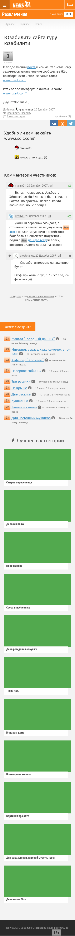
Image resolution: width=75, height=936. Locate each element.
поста (31, 67)
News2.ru (11, 927)
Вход (70, 4)
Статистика (39, 927)
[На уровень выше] (9, 256)
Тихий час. (12, 691)
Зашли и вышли (24, 407)
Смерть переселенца (19, 482)
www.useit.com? (15, 93)
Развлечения (14, 14)
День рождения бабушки (21, 649)
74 (65, 227)
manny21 (20, 185)
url (51, 185)
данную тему (37, 240)
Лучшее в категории (39, 440)
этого (13, 231)
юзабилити (13, 113)
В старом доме (15, 732)
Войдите (15, 296)
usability (26, 113)
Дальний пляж (15, 524)
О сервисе (25, 927)
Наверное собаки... (26, 370)
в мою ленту (56, 14)
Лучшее (10, 24)
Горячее (25, 24)
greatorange (26, 109)
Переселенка (14, 565)
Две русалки (21, 394)
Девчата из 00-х (16, 899)
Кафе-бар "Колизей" (27, 360)
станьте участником (40, 296)
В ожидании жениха (18, 774)
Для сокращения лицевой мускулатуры (30, 857)
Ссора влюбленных (18, 607)
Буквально (19, 400)
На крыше (19, 387)
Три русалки (21, 381)
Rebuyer (19, 216)
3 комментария (16, 116)
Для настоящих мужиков (31, 417)
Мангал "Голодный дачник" (33, 338)
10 (23, 240)
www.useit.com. (14, 80)
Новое (38, 24)
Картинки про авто (17, 816)
